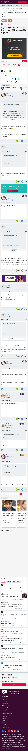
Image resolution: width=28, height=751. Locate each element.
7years (5, 71)
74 (15, 494)
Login (19, 2)
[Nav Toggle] (1, 2)
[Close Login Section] (25, 189)
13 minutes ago (15, 591)
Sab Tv (4, 724)
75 (18, 494)
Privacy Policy (5, 710)
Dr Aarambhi (6, 621)
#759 (26, 430)
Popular (9, 581)
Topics (16, 5)
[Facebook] (3, 731)
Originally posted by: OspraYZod (11, 466)
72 (10, 494)
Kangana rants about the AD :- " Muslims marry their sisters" (12, 649)
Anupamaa (5, 636)
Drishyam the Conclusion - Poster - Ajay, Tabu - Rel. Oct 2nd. (13, 615)
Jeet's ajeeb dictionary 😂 (8, 657)
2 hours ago (16, 608)
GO (19, 64)
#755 (26, 291)
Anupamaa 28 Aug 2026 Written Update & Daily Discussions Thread (12, 639)
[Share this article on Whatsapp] (18, 79)
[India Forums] (8, 2)
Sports (4, 663)
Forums (9, 5)
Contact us (5, 704)
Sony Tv (4, 722)
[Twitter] (6, 731)
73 (12, 494)
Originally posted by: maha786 (11, 104)
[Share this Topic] (10, 79)
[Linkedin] (18, 731)
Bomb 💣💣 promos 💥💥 (7, 623)
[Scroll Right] (26, 88)
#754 (26, 231)
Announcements (17, 581)
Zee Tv (4, 718)
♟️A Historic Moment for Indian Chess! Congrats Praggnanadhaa (11, 666)
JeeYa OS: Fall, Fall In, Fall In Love (9, 631)
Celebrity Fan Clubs (9, 24)
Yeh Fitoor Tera (6, 629)
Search (25, 61)
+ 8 (25, 454)
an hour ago (14, 633)
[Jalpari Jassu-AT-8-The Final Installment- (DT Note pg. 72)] (2, 65)
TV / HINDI (5, 511)
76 (21, 494)
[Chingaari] (10, 71)
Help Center (5, 706)
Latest (3, 581)
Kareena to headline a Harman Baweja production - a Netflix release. (11, 605)
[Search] (15, 2)
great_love (21, 625)
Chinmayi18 (21, 659)
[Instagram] (12, 731)
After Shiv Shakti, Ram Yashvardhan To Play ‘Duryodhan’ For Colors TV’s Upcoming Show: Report (8, 517)
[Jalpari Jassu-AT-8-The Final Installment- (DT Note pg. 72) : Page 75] (4, 65)
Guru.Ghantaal (21, 618)
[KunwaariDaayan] (2, 71)
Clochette (22, 599)
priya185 (22, 591)
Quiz (21, 5)
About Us (4, 699)
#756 (26, 319)
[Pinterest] (15, 731)
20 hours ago (16, 669)
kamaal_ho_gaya (20, 642)
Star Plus (4, 716)
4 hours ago (13, 618)
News (3, 5)
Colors (4, 720)
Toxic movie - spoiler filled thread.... (10, 596)
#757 (26, 368)
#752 (26, 151)
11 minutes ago (15, 599)
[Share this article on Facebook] (12, 79)
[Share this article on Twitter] (15, 79)
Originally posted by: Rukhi (10, 155)
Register (25, 2)
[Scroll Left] (2, 88)
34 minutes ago (14, 659)
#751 (26, 100)
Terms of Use (5, 708)
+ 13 (25, 394)
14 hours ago (15, 625)
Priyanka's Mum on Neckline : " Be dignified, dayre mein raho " (12, 588)
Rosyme (22, 608)
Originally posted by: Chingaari (11, 434)
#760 (26, 461)
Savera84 (22, 669)
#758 (26, 400)
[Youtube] (9, 731)
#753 (26, 202)
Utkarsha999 (21, 633)
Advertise (4, 701)
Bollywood (5, 585)
